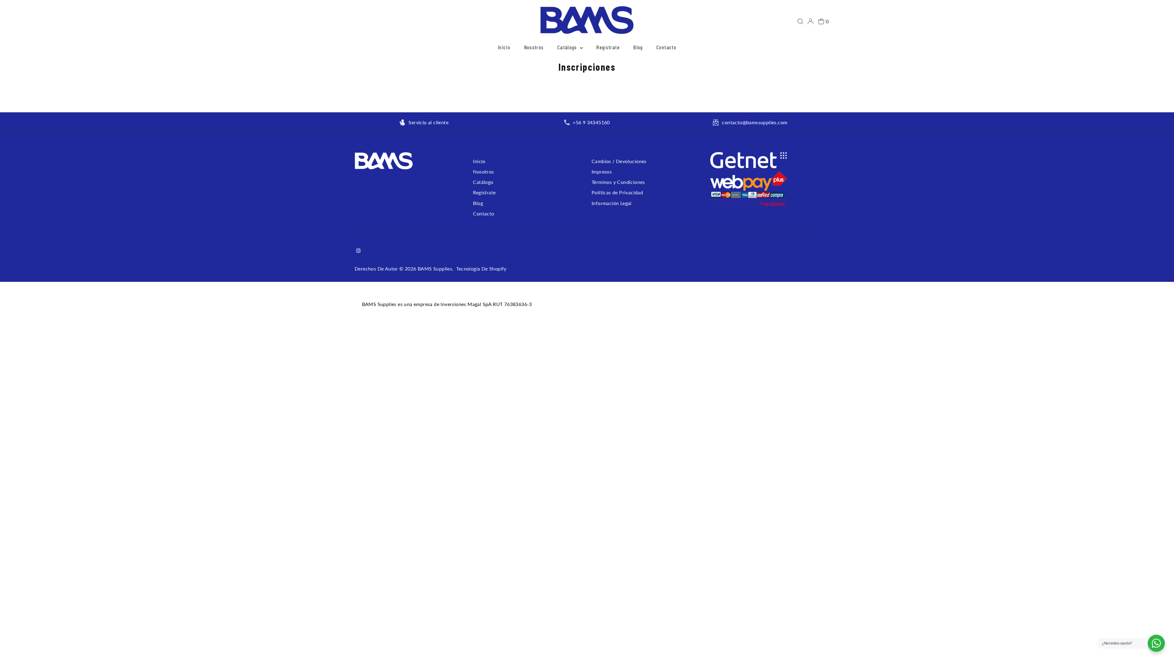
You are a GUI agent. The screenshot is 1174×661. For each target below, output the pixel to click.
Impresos (602, 171)
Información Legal (612, 203)
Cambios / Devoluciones (619, 161)
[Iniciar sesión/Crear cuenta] (810, 21)
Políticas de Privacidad (617, 192)
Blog (638, 47)
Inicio (504, 47)
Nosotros (534, 47)
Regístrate (608, 47)
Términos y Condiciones (618, 182)
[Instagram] (358, 251)
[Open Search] (800, 21)
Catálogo (567, 47)
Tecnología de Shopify (481, 268)
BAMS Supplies (435, 268)
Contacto (666, 47)
